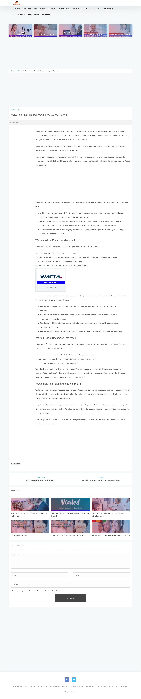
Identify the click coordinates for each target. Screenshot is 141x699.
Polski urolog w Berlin (95, 35)
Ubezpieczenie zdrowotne (45, 9)
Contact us (46, 15)
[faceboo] (67, 679)
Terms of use (33, 15)
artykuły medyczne (93, 9)
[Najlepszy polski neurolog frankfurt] (70, 30)
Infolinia (16, 110)
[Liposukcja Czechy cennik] (45, 30)
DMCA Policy (109, 9)
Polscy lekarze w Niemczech (70, 9)
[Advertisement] (70, 51)
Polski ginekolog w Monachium (121, 35)
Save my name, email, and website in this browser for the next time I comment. (38, 591)
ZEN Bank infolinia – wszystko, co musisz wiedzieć (20, 33)
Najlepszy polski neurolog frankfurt (70, 33)
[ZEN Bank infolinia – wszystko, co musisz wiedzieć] (20, 30)
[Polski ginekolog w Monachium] (120, 30)
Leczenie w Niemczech (22, 9)
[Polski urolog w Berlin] (95, 30)
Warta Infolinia (15, 464)
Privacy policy (19, 15)
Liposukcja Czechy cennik (45, 35)
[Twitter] (74, 679)
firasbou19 (15, 123)
